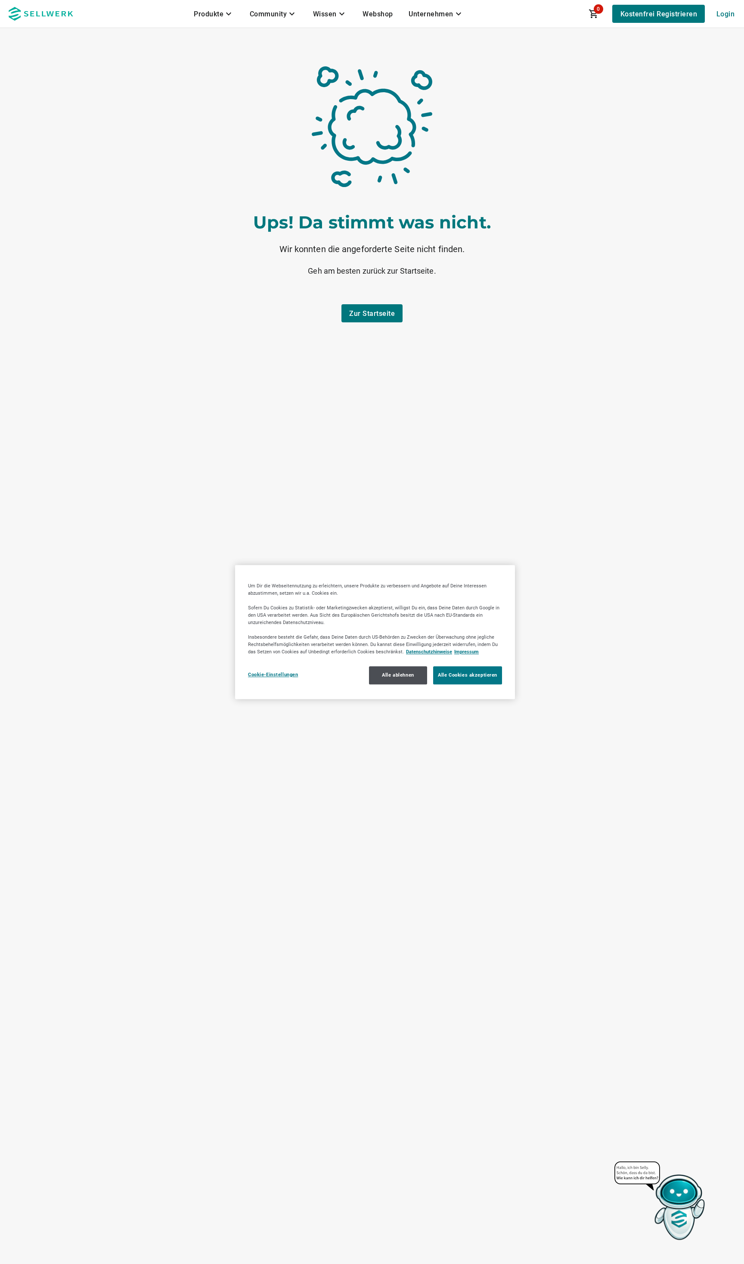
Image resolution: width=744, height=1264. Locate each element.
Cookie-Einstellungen (273, 674)
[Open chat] (660, 1201)
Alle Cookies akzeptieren (467, 675)
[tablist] (328, 14)
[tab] (214, 14)
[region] (375, 632)
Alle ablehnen (398, 675)
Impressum (466, 652)
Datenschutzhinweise (429, 652)
